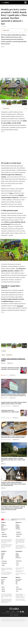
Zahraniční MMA (19, 579)
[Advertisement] (14, 61)
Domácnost (3, 579)
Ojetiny (2, 526)
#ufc (17, 591)
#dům (3, 354)
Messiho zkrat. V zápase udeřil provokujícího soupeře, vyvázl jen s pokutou (7, 569)
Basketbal (3, 553)
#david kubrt (4, 534)
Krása (2, 580)
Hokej (2, 556)
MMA (2, 557)
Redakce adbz (6, 30)
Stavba (6, 5)
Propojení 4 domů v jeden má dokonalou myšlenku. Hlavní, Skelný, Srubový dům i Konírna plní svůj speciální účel (13, 484)
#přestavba (9, 354)
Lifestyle (2, 581)
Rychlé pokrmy (18, 557)
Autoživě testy (3, 525)
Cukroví (17, 553)
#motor (3, 532)
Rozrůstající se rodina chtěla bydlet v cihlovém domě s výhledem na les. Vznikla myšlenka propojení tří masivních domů (13, 508)
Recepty (17, 556)
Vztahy (2, 583)
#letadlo (3, 591)
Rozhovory (17, 526)
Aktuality (2, 524)
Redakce (7, 611)
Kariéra (13, 611)
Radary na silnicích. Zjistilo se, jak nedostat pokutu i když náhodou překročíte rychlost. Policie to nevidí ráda (20, 541)
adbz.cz (2, 5)
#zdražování (18, 532)
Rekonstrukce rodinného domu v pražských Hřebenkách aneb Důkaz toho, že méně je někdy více (13, 460)
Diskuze (11, 363)
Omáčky (17, 554)
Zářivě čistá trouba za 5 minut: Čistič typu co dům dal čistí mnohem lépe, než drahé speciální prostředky (13, 436)
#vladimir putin (19, 534)
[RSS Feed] (22, 611)
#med (17, 563)
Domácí (17, 524)
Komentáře (18, 525)
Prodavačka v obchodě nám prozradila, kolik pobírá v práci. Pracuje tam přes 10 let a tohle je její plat (10, 368)
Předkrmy (17, 555)
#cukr (17, 565)
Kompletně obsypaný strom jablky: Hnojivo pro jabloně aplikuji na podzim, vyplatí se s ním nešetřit (14, 403)
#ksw (17, 587)
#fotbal (3, 565)
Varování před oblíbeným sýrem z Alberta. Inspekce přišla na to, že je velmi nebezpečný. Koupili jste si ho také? (13, 395)
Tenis (2, 558)
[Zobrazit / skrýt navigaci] (25, 2)
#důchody (18, 536)
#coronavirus (4, 561)
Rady (2, 527)
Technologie (18, 528)
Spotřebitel (18, 527)
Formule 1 (3, 554)
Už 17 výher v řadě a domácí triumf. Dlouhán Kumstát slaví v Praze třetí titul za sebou (6, 573)
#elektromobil (4, 536)
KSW (16, 583)
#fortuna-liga (4, 563)
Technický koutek (4, 528)
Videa (17, 581)
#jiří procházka (19, 589)
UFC (16, 582)
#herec (3, 587)
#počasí (3, 589)
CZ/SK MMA (18, 580)
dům (11, 193)
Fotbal (2, 555)
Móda (2, 582)
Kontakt (18, 611)
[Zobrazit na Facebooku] (20, 611)
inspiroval (20, 306)
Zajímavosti (3, 530)
